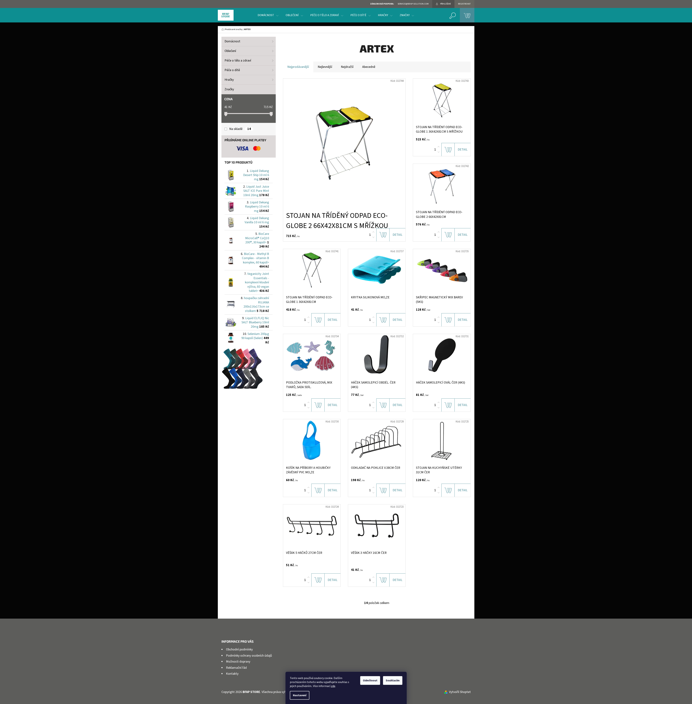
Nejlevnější (325, 67)
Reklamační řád (236, 667)
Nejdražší (347, 67)
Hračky (229, 79)
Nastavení (299, 695)
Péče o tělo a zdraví (238, 60)
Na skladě (240, 129)
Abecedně (368, 67)
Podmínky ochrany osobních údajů (249, 655)
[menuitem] (268, 15)
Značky (229, 89)
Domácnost (232, 41)
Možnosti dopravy (238, 661)
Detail (397, 234)
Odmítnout (370, 680)
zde (333, 686)
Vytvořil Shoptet (460, 692)
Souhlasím (393, 680)
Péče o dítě (232, 70)
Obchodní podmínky (239, 649)
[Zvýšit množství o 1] (373, 232)
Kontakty (232, 673)
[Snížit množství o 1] (373, 237)
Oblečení (230, 51)
